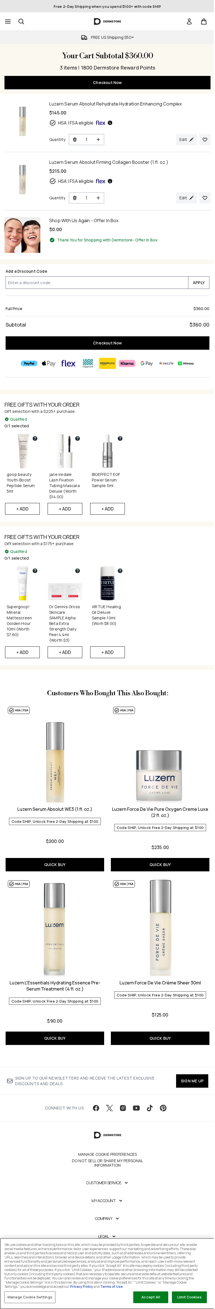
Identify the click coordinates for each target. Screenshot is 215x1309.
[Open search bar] (21, 21)
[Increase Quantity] (98, 139)
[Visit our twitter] (109, 1108)
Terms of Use (111, 1286)
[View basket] (204, 21)
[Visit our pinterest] (163, 1108)
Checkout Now (107, 82)
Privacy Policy (81, 1286)
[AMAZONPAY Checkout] (107, 363)
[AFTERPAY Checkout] (186, 363)
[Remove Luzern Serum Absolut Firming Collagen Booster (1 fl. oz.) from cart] (74, 197)
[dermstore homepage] (107, 21)
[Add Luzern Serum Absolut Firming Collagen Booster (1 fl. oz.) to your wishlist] (205, 197)
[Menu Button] (7, 21)
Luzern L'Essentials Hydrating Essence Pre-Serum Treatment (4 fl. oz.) (55, 986)
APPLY (199, 282)
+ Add (22, 509)
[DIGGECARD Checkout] (88, 363)
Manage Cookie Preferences (107, 1154)
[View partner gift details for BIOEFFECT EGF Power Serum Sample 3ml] (120, 438)
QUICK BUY (55, 864)
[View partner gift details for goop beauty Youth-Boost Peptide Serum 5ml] (35, 438)
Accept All (150, 1297)
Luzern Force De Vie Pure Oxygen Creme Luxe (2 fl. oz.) (160, 812)
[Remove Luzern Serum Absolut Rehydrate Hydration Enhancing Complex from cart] (74, 139)
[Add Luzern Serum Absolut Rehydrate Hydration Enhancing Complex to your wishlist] (205, 139)
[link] (189, 21)
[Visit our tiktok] (149, 1108)
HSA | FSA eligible (76, 123)
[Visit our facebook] (96, 1108)
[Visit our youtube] (136, 1108)
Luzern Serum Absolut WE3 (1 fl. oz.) (54, 809)
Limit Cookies (189, 1297)
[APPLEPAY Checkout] (48, 363)
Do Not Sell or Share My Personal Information (107, 1163)
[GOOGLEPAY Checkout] (146, 363)
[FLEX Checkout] (68, 363)
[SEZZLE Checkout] (166, 363)
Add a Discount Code (26, 271)
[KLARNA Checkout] (127, 363)
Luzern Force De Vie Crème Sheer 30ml (160, 983)
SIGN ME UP (192, 1080)
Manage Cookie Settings (30, 1297)
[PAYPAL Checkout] (29, 363)
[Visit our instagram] (123, 1108)
